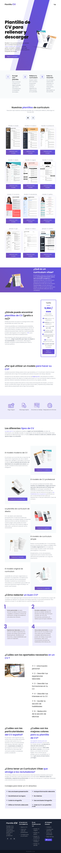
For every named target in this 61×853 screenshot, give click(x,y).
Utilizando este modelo (13, 152)
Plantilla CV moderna (30, 126)
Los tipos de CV (9, 431)
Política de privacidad (49, 833)
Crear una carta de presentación (24, 831)
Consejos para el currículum (25, 835)
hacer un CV (35, 376)
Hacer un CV (24, 827)
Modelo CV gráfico (47, 194)
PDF (28, 333)
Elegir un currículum (12, 56)
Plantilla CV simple (13, 126)
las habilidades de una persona (42, 493)
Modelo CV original (36, 829)
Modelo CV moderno (36, 840)
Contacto (48, 827)
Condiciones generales (49, 830)
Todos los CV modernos (43, 470)
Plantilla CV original (30, 160)
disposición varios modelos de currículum (16, 45)
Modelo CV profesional (36, 837)
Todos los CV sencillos (18, 557)
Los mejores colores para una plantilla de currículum (38, 741)
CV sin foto (50, 160)
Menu (55, 4)
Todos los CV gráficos (43, 528)
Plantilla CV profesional (47, 126)
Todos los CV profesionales (17, 499)
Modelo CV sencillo (36, 844)
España (49, 839)
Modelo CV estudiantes (30, 194)
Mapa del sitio (50, 836)
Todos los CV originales (43, 588)
